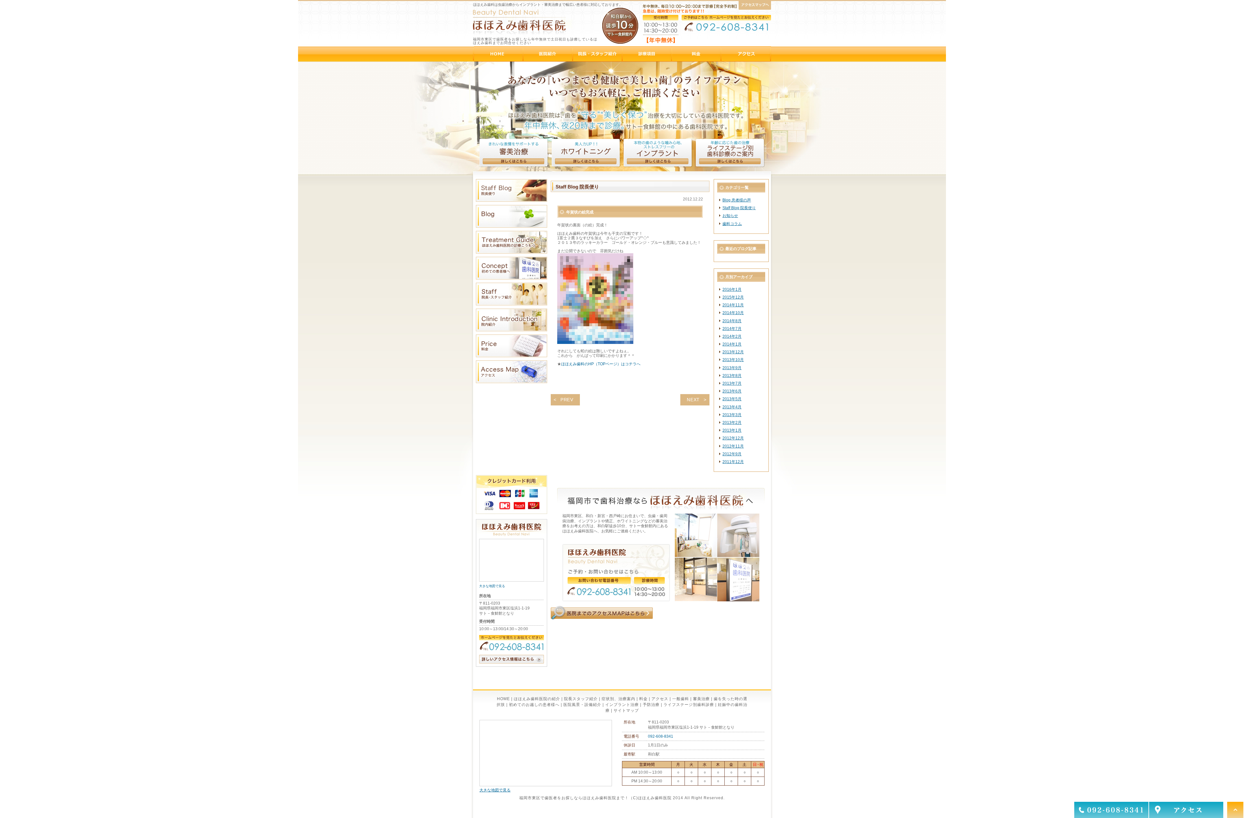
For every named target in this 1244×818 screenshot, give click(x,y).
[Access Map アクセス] (511, 382)
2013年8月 (732, 375)
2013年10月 (733, 360)
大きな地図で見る (492, 586)
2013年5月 (732, 399)
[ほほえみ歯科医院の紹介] (548, 54)
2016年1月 (732, 289)
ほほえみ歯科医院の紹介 (537, 699)
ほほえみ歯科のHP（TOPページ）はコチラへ (600, 364)
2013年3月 (732, 415)
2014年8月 (732, 321)
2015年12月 (733, 297)
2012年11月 (733, 446)
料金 (643, 699)
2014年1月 (732, 344)
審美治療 (701, 699)
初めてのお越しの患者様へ (534, 704)
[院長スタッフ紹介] (598, 54)
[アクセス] (746, 54)
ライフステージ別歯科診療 (688, 704)
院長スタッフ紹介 (581, 699)
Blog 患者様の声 (736, 200)
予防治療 (651, 704)
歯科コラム (732, 224)
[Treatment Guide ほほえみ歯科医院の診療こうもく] (511, 252)
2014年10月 (733, 313)
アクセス (659, 699)
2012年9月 (732, 454)
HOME (503, 699)
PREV (566, 399)
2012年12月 (733, 438)
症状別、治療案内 (618, 699)
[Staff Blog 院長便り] (511, 200)
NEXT (693, 399)
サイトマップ (626, 710)
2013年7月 (732, 383)
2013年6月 (732, 391)
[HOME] (499, 54)
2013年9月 (732, 368)
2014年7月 (732, 328)
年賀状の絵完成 (579, 212)
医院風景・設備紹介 (582, 704)
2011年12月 (733, 462)
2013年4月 (732, 407)
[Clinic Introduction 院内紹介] (511, 330)
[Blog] (511, 226)
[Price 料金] (511, 356)
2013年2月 (732, 422)
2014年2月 (732, 336)
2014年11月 (733, 305)
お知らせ (730, 215)
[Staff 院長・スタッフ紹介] (511, 304)
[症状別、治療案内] (647, 54)
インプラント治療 (622, 704)
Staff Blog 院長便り (739, 208)
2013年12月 (733, 352)
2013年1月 (732, 430)
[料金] (696, 54)
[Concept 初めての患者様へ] (511, 278)
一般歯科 (680, 699)
